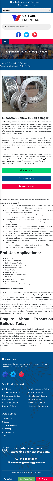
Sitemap (7, 429)
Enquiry (45, 479)
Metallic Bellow (10, 403)
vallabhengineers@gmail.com (26, 2)
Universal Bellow (37, 403)
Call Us (10, 479)
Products (13, 63)
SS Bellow (8, 399)
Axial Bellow (35, 399)
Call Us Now (27, 178)
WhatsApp (27, 170)
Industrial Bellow (11, 392)
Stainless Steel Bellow (39, 389)
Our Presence (10, 425)
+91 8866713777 (27, 5)
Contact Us (8, 432)
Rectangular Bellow (38, 406)
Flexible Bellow (36, 392)
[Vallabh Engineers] (26, 18)
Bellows (24, 63)
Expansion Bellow (12, 396)
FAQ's (6, 435)
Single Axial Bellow (38, 396)
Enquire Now (27, 186)
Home (3, 63)
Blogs (6, 422)
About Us (7, 418)
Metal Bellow (9, 406)
